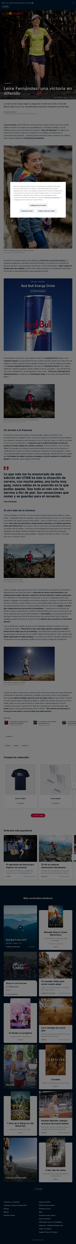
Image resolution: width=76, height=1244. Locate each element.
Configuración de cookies (38, 205)
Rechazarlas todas (27, 211)
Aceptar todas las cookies (46, 211)
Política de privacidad (51, 197)
